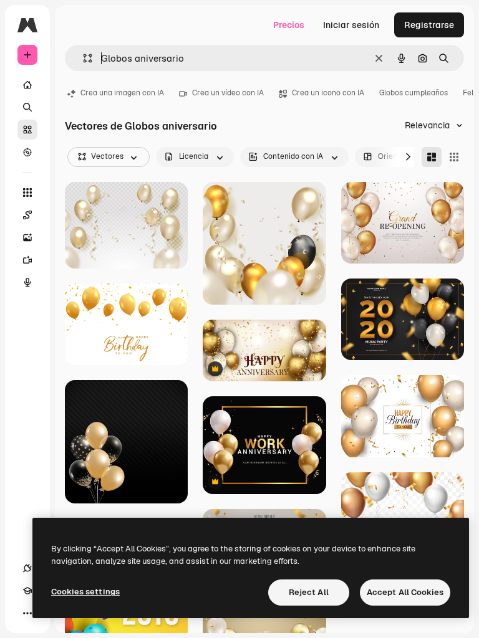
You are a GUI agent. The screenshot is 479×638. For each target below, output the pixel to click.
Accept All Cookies (405, 592)
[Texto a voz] (27, 282)
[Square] (454, 157)
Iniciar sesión (351, 25)
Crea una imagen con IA (122, 93)
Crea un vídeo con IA (228, 93)
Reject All (309, 592)
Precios (288, 25)
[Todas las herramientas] (27, 192)
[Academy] (27, 591)
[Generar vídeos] (27, 260)
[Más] (27, 613)
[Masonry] (432, 157)
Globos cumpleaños (413, 93)
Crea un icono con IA (328, 93)
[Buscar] (27, 107)
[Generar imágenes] (27, 237)
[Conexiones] (27, 568)
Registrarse (429, 25)
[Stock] (27, 130)
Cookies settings (85, 591)
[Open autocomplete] (82, 58)
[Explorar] (27, 152)
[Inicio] (27, 85)
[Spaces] (27, 215)
